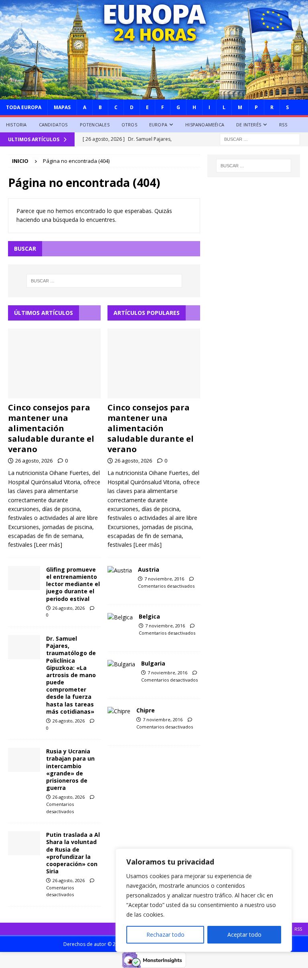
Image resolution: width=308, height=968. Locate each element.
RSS (283, 125)
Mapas (62, 107)
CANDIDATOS (53, 125)
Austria (148, 569)
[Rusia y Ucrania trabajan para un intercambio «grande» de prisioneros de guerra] (24, 760)
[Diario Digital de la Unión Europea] (154, 94)
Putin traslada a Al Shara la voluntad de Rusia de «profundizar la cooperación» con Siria (73, 853)
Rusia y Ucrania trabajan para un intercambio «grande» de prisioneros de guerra (70, 769)
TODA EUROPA (23, 107)
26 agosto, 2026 (34, 460)
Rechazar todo (165, 934)
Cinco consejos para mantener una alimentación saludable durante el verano (51, 428)
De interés (248, 125)
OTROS (129, 125)
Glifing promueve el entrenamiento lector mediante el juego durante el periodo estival (73, 584)
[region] (204, 900)
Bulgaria (153, 663)
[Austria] (119, 570)
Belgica (149, 616)
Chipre (145, 710)
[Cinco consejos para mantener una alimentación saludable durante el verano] (54, 363)
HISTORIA (16, 125)
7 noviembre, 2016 (164, 579)
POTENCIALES (94, 125)
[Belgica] (120, 617)
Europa (158, 125)
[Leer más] (48, 544)
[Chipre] (118, 711)
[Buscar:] (260, 138)
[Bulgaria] (121, 664)
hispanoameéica (204, 125)
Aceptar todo (244, 934)
